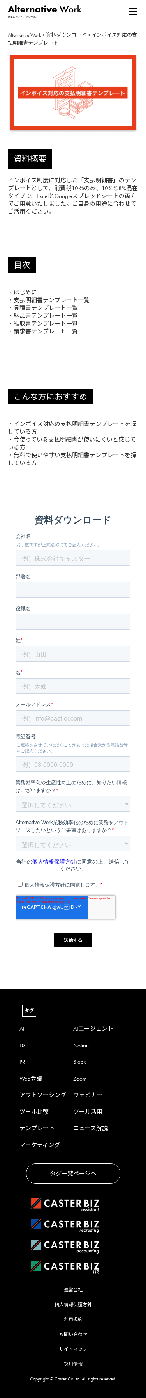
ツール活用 (87, 1112)
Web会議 (30, 1079)
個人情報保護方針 (73, 1305)
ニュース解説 (90, 1128)
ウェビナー (87, 1095)
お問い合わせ (73, 1334)
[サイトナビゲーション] (133, 12)
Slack (79, 1062)
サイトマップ (73, 1349)
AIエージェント (93, 1029)
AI (22, 1029)
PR (22, 1062)
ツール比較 (34, 1112)
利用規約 (73, 1319)
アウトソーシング (42, 1095)
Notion (81, 1045)
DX (22, 1045)
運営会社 (73, 1290)
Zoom (79, 1079)
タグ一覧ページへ (73, 1173)
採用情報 (73, 1364)
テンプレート (37, 1128)
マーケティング (39, 1145)
